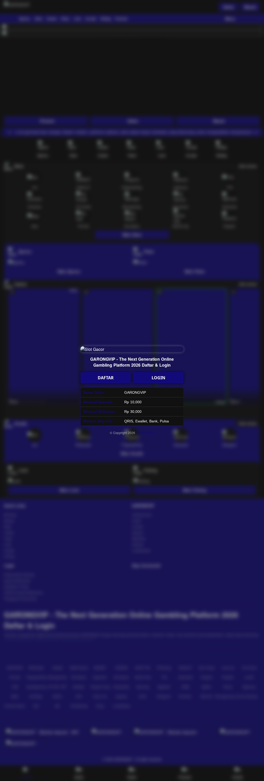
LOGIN (158, 378)
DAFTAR (106, 378)
